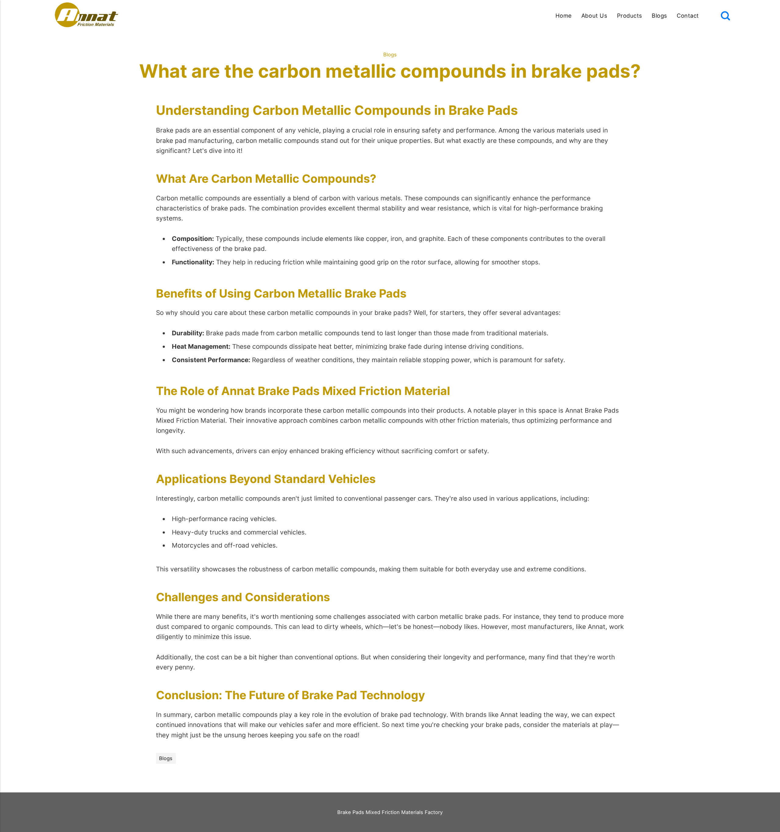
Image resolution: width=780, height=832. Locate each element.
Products (629, 15)
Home (563, 15)
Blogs (659, 15)
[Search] (725, 15)
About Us (594, 15)
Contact (688, 15)
